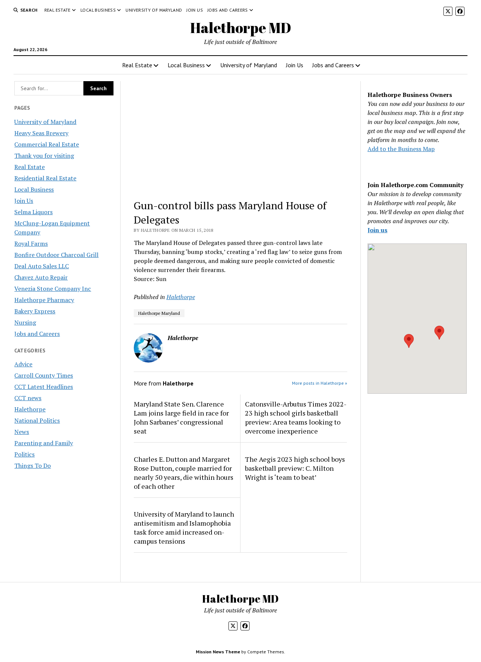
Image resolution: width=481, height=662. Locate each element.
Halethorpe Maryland (159, 313)
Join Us (194, 10)
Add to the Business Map (401, 149)
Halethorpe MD (240, 27)
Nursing (25, 322)
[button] (409, 341)
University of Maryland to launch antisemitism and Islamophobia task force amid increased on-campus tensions (184, 527)
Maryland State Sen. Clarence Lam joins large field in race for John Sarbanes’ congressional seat (181, 417)
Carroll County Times (43, 375)
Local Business (98, 10)
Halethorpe (29, 409)
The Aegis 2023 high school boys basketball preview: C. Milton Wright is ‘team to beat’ (295, 468)
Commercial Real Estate (46, 144)
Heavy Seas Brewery (41, 133)
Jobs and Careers (227, 10)
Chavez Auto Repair (41, 277)
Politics (24, 454)
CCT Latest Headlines (43, 386)
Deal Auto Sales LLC (41, 266)
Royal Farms (31, 243)
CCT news (27, 398)
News (21, 432)
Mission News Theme (218, 651)
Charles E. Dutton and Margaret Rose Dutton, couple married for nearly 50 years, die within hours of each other (183, 473)
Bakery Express (34, 311)
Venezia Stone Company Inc (52, 288)
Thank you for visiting (44, 155)
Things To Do (32, 465)
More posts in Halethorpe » (319, 383)
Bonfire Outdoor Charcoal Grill (56, 255)
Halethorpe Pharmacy (44, 300)
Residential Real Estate (45, 178)
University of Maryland (154, 10)
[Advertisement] (241, 136)
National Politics (37, 420)
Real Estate (57, 10)
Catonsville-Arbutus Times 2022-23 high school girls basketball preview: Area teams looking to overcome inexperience (295, 417)
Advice (23, 364)
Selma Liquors (33, 212)
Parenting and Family (43, 443)
